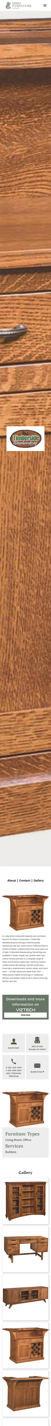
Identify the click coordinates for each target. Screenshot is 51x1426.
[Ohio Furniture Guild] (18, 5)
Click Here (25, 1015)
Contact (24, 880)
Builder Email (37, 1072)
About (11, 880)
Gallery (39, 880)
